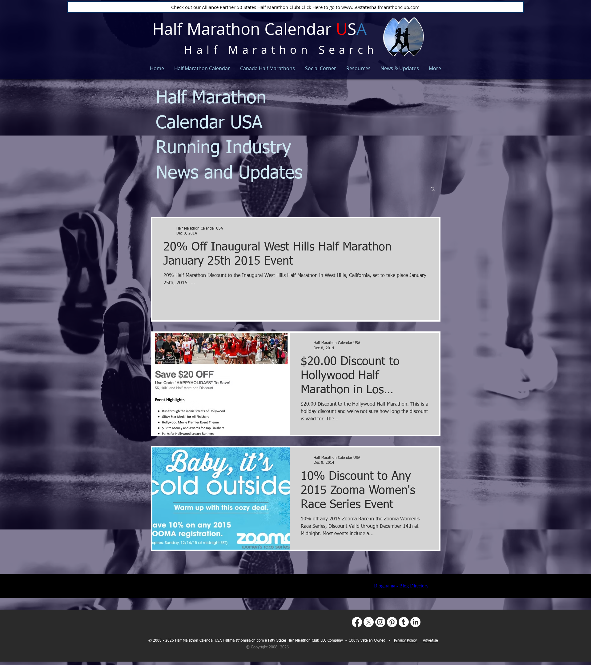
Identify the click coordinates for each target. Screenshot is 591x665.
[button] (433, 189)
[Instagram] (380, 622)
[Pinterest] (392, 622)
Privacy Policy (405, 641)
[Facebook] (357, 622)
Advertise (430, 641)
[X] (369, 622)
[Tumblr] (404, 622)
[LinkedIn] (415, 622)
